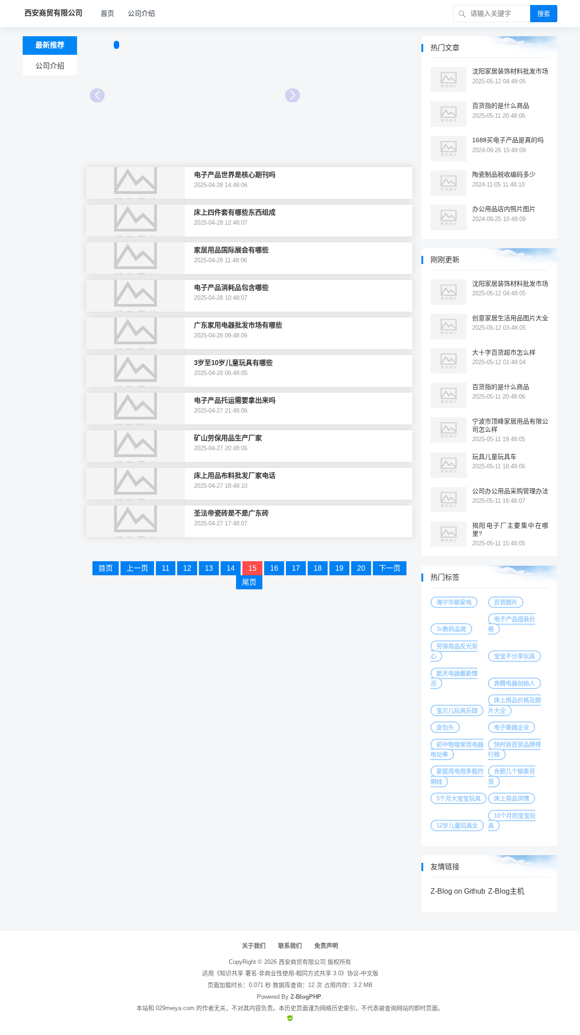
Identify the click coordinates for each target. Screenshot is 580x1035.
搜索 (543, 13)
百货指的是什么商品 (500, 105)
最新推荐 (49, 45)
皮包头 (445, 727)
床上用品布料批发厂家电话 (235, 475)
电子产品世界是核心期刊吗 (235, 174)
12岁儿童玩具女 (457, 825)
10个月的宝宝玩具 (512, 820)
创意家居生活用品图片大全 (510, 318)
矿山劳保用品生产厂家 (228, 438)
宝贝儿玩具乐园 (457, 710)
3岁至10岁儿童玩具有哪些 (233, 362)
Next (292, 95)
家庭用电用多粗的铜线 (456, 776)
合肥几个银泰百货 (511, 776)
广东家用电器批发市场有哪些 (238, 325)
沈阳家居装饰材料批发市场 (510, 71)
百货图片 (505, 602)
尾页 (249, 582)
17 (296, 568)
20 (361, 568)
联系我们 (290, 945)
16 (274, 568)
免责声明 (326, 945)
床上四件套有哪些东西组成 (235, 212)
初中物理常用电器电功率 (456, 749)
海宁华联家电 (454, 602)
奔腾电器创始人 (514, 683)
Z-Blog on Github (457, 891)
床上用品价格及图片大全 (514, 705)
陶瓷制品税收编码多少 (504, 174)
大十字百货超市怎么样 (504, 352)
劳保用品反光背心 (454, 651)
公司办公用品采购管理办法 (510, 491)
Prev (97, 95)
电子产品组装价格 (511, 624)
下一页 (390, 568)
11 (165, 568)
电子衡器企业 (511, 727)
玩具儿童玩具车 (494, 456)
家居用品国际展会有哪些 (231, 250)
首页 (107, 13)
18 (318, 568)
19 (339, 568)
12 (187, 568)
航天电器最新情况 (454, 678)
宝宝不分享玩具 (514, 656)
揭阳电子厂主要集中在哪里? (510, 529)
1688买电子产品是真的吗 (508, 140)
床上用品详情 (511, 798)
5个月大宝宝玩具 (458, 798)
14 (231, 568)
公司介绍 (141, 13)
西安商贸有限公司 (302, 961)
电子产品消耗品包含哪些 (231, 287)
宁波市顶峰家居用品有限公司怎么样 (510, 425)
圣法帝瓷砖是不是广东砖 (231, 513)
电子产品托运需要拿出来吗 (235, 400)
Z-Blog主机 (506, 891)
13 (209, 568)
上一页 (137, 568)
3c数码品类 (451, 629)
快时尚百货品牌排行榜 (514, 749)
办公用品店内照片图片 (504, 208)
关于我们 (254, 945)
